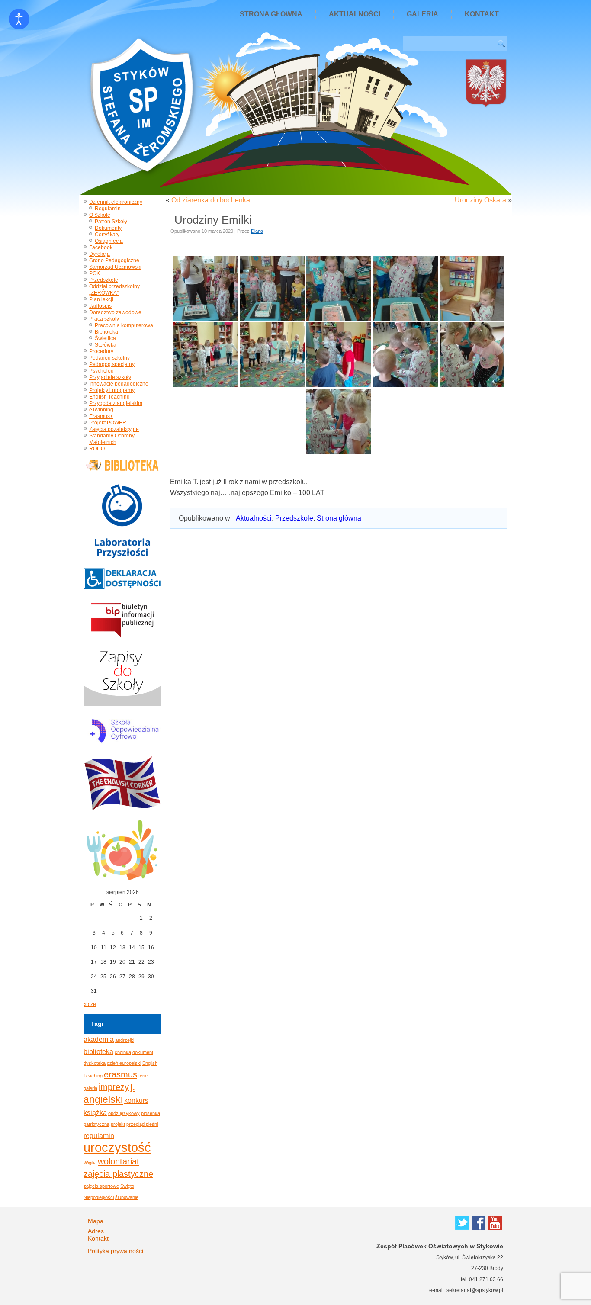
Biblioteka (106, 332)
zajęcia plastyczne (118, 1174)
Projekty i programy (112, 390)
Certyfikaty (107, 234)
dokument (142, 1052)
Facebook (100, 247)
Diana (257, 231)
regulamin (99, 1135)
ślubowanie (126, 1197)
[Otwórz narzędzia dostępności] (19, 19)
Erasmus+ (101, 416)
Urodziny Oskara (480, 200)
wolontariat (118, 1161)
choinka (123, 1052)
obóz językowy (124, 1113)
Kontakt (482, 14)
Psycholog (101, 371)
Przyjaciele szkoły (110, 377)
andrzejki (124, 1040)
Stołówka (105, 345)
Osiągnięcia (109, 241)
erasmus (120, 1074)
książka (95, 1112)
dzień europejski (124, 1063)
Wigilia (90, 1162)
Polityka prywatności (115, 1250)
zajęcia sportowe (101, 1186)
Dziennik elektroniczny (115, 202)
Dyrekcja (99, 254)
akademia (99, 1039)
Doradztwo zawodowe (115, 312)
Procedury (101, 351)
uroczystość (117, 1147)
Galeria (422, 14)
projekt (118, 1124)
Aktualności (354, 14)
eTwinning (101, 410)
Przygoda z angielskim (115, 403)
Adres (96, 1231)
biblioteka (98, 1051)
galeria (90, 1088)
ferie (143, 1075)
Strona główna (271, 14)
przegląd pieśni (142, 1124)
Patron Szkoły (111, 222)
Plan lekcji (101, 299)
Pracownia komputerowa (124, 325)
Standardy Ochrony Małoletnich (112, 439)
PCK (94, 273)
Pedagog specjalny (112, 364)
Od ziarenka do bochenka (210, 200)
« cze (90, 1004)
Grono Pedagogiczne (114, 260)
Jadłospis (100, 306)
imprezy (114, 1087)
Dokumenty (108, 228)
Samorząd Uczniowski (115, 267)
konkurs (136, 1100)
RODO (97, 449)
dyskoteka (95, 1063)
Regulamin (108, 209)
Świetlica (105, 338)
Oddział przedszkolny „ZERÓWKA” (114, 289)
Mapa (95, 1221)
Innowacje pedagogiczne (118, 384)
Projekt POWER (107, 423)
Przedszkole (103, 280)
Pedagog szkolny (109, 358)
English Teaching (109, 397)
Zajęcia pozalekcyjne (114, 429)
